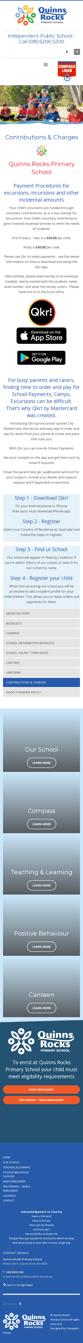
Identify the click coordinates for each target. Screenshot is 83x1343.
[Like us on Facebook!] (20, 1304)
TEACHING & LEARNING (16, 1167)
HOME (6, 1157)
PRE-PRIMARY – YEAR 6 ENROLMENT (16, 1188)
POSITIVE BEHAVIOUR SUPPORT (16, 1174)
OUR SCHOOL (11, 1162)
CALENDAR (9, 1195)
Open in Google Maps (19, 1285)
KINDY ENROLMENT (14, 1181)
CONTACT (9, 1200)
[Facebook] (67, 52)
